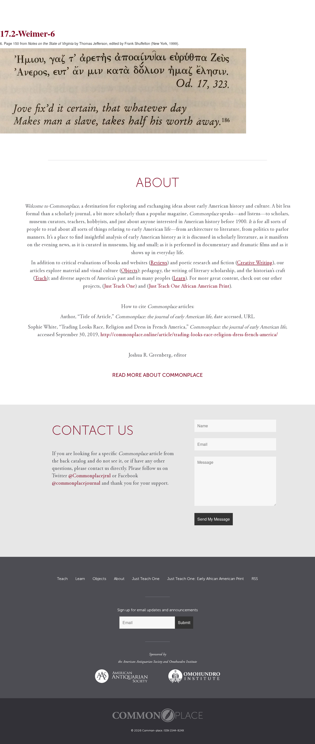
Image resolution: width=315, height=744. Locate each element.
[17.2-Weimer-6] (157, 90)
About (119, 579)
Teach (62, 579)
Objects (129, 271)
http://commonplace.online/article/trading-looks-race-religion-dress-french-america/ (189, 335)
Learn (80, 579)
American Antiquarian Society (142, 662)
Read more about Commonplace (157, 375)
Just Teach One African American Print (189, 286)
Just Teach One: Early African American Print (205, 579)
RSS (255, 579)
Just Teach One (119, 286)
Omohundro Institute (183, 662)
